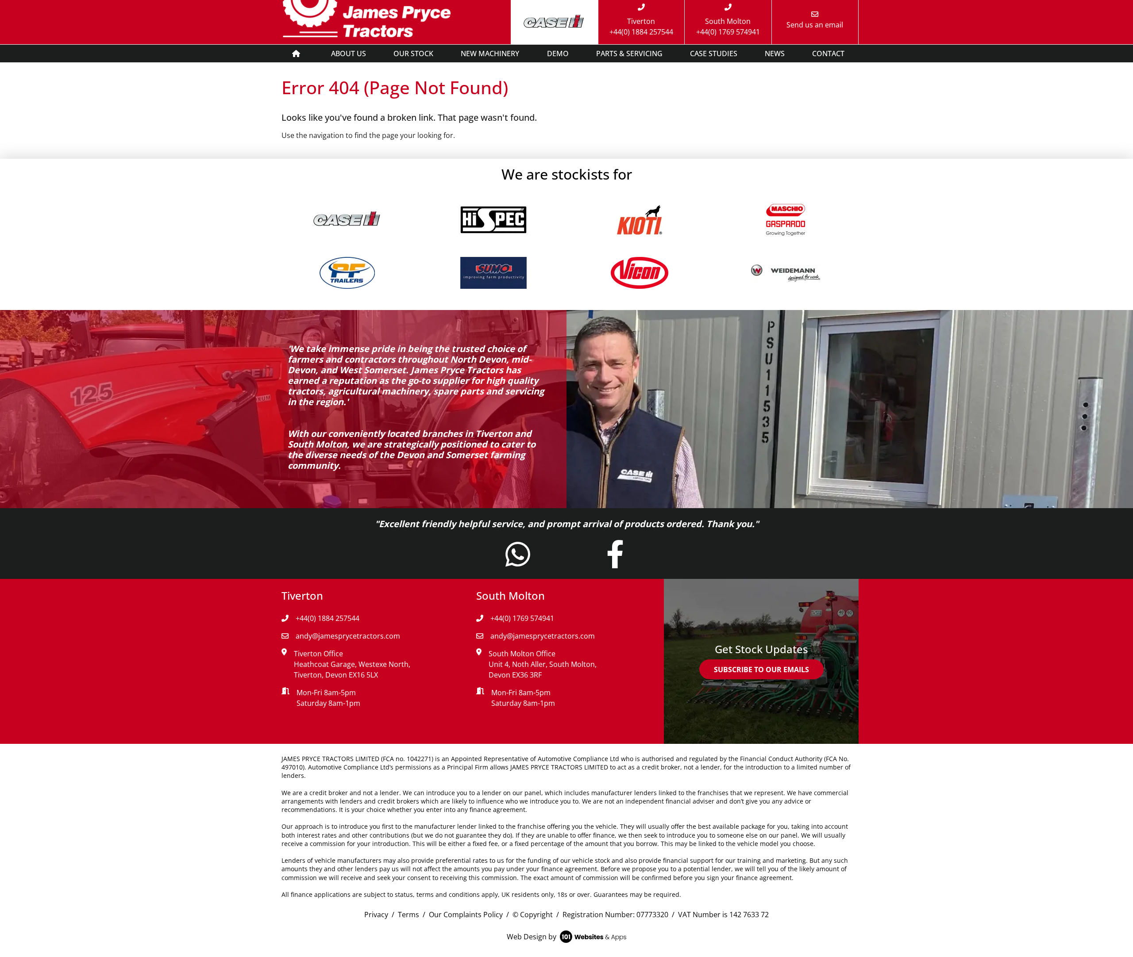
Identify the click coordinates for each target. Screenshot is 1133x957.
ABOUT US (348, 53)
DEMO (558, 53)
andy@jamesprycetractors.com (348, 636)
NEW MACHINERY (490, 53)
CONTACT (828, 53)
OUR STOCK (413, 53)
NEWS (775, 53)
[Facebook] (615, 562)
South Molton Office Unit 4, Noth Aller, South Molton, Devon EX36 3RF (543, 664)
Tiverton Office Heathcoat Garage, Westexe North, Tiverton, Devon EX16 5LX (352, 664)
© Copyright (533, 914)
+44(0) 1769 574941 (522, 618)
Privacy (376, 914)
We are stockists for (566, 174)
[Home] (296, 53)
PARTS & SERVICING (629, 53)
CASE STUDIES (713, 53)
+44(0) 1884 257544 (327, 618)
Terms (408, 914)
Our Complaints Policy (466, 914)
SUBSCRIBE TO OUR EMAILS (761, 669)
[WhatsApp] (517, 562)
